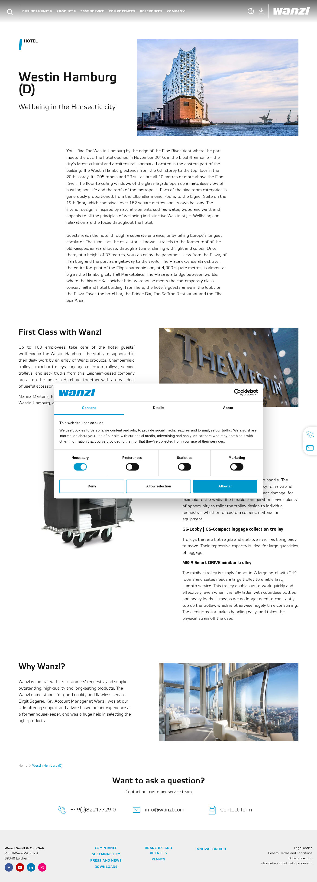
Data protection (300, 858)
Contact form (236, 809)
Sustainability (106, 854)
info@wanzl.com (164, 809)
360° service (92, 11)
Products (66, 11)
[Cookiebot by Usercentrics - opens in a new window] (237, 392)
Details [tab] (158, 408)
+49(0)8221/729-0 (93, 809)
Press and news (106, 860)
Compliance (106, 848)
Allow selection (158, 486)
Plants (158, 859)
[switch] (132, 467)
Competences (122, 11)
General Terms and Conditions (290, 853)
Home (23, 765)
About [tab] (228, 408)
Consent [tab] (89, 408)
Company (176, 11)
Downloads (106, 867)
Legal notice (303, 848)
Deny (92, 486)
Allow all (225, 486)
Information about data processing (286, 863)
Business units (37, 11)
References (151, 11)
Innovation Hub (211, 849)
